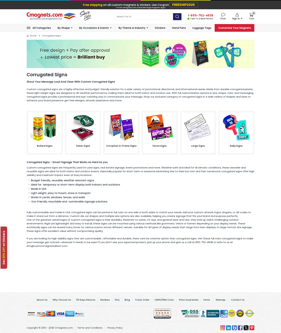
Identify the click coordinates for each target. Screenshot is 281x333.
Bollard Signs (45, 145)
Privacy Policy (115, 327)
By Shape (64, 28)
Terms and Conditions (89, 327)
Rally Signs (236, 145)
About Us (42, 299)
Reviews (105, 299)
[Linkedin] (228, 327)
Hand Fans (179, 28)
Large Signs (198, 145)
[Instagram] (222, 327)
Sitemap (220, 299)
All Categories (42, 28)
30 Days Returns (85, 299)
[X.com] (246, 327)
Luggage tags (201, 28)
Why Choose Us (62, 299)
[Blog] (234, 327)
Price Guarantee (188, 299)
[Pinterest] (251, 327)
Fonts (206, 299)
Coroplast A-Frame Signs (121, 145)
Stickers (160, 28)
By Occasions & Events (94, 28)
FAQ (117, 299)
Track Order (142, 299)
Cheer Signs (83, 145)
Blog (127, 299)
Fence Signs (160, 145)
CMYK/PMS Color (164, 299)
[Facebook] (240, 327)
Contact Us (238, 299)
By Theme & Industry (132, 28)
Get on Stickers (4, 248)
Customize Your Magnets (234, 28)
